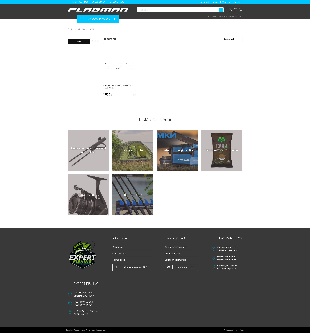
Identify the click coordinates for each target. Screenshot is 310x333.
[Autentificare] (230, 10)
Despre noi (117, 247)
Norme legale (118, 260)
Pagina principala (76, 29)
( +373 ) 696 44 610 (226, 259)
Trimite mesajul (184, 267)
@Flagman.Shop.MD (135, 267)
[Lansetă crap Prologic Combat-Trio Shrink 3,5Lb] (119, 67)
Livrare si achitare (173, 253)
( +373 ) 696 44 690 (226, 256)
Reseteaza (96, 41)
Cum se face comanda (175, 247)
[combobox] (180, 9)
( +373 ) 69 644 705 (83, 305)
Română (237, 2)
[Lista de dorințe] (235, 10)
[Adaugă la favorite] (134, 94)
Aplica (79, 41)
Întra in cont (204, 2)
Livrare (216, 2)
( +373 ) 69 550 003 (83, 302)
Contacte (226, 2)
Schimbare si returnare (175, 260)
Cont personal (119, 253)
